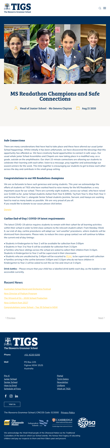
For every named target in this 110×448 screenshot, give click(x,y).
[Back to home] (17, 8)
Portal (60, 375)
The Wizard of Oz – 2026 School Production (25, 298)
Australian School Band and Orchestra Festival (27, 289)
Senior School (10, 382)
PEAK (69, 256)
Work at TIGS (63, 388)
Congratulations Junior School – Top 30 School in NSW (31, 307)
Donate (7, 209)
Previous (11, 317)
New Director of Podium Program (20, 293)
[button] (104, 8)
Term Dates (63, 379)
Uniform (61, 385)
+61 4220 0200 (32, 354)
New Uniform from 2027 (16, 302)
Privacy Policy (68, 412)
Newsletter (62, 382)
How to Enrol (10, 385)
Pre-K (7, 375)
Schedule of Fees (12, 388)
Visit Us (12, 404)
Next (100, 317)
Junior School (10, 379)
